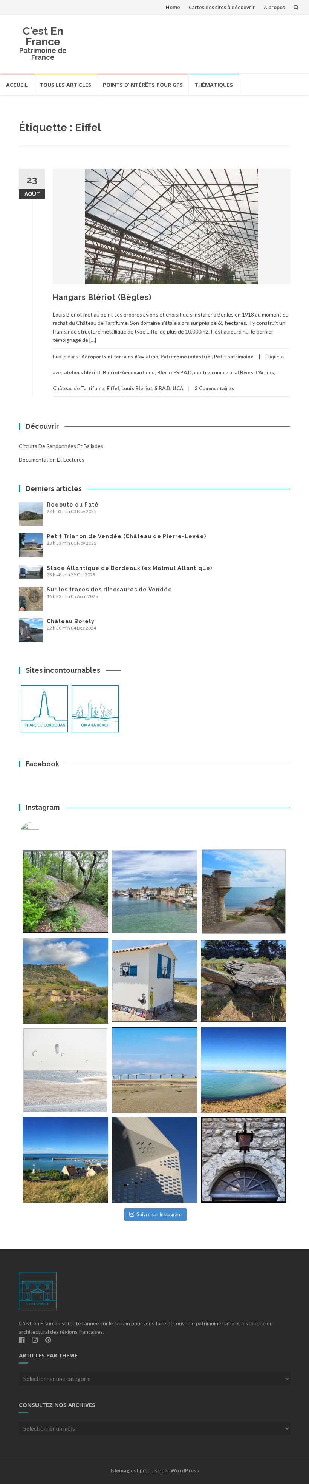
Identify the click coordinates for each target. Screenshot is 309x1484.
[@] (41, 831)
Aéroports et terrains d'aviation (119, 357)
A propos (274, 7)
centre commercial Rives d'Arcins (234, 372)
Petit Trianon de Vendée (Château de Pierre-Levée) (126, 536)
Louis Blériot (136, 388)
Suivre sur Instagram (159, 1214)
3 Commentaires (214, 388)
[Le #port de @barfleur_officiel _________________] (154, 891)
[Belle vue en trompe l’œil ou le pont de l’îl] (154, 1070)
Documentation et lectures (51, 459)
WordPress (184, 1470)
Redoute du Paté (73, 505)
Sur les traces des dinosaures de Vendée (109, 590)
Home (173, 7)
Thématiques (213, 84)
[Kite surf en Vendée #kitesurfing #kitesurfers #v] (65, 1070)
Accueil (17, 84)
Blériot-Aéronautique (129, 372)
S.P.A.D (162, 388)
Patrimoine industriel (186, 357)
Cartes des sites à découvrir (222, 7)
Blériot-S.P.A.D (174, 372)
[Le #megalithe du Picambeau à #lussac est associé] (65, 891)
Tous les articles (65, 84)
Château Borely (71, 621)
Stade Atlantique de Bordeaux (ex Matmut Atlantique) (129, 568)
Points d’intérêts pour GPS (143, 84)
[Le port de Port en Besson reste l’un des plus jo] (65, 1160)
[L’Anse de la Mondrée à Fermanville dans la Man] (243, 1070)
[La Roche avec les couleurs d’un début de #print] (65, 981)
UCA (178, 388)
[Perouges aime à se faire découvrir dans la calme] (243, 1160)
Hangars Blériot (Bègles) (102, 297)
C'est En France (43, 36)
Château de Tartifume (78, 388)
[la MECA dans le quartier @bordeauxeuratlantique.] (154, 1160)
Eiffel (113, 388)
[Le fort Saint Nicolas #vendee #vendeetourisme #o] (243, 891)
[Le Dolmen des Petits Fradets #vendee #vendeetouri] (243, 981)
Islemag (120, 1470)
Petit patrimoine (234, 357)
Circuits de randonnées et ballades (61, 446)
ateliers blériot (82, 372)
